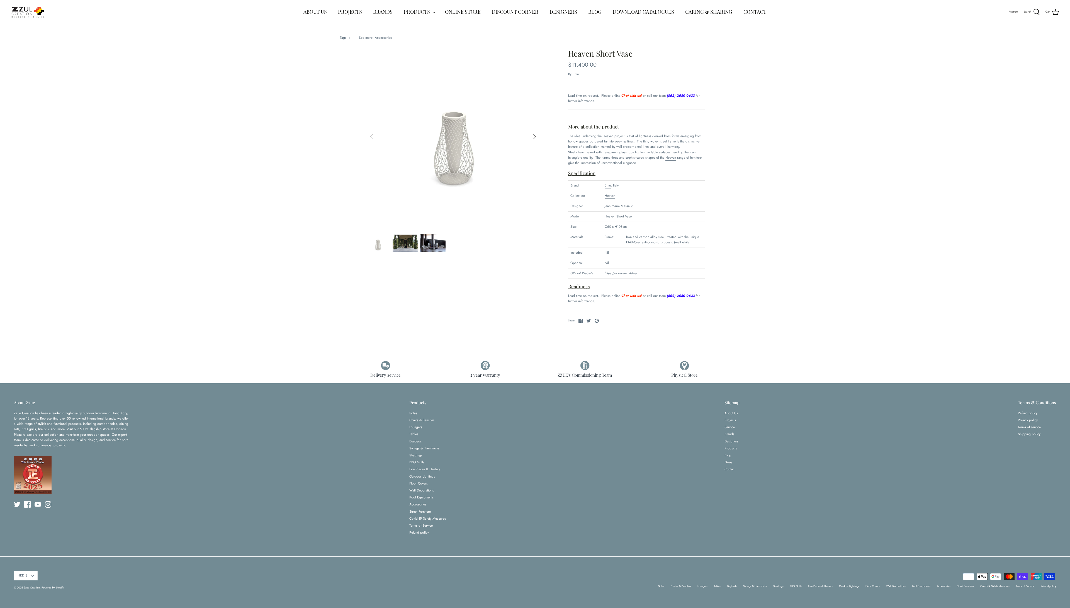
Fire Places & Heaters (424, 469)
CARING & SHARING (708, 11)
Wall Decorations (421, 490)
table (654, 152)
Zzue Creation (32, 588)
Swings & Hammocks (424, 448)
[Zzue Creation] (28, 12)
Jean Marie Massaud (619, 206)
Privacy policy (1028, 420)
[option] (453, 136)
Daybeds (415, 441)
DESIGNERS (563, 11)
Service (729, 427)
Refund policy (419, 532)
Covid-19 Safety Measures (427, 518)
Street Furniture (420, 511)
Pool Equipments (421, 497)
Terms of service (1029, 427)
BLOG (595, 11)
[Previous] (371, 136)
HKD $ (22, 575)
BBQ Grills (416, 462)
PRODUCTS (417, 11)
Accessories (383, 37)
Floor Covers (418, 483)
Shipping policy (1029, 434)
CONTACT (754, 11)
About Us (731, 413)
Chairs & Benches (421, 420)
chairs (580, 152)
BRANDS (383, 11)
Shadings (415, 455)
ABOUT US (315, 11)
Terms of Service (421, 525)
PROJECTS (350, 11)
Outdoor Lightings (422, 476)
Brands (729, 434)
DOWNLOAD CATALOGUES (643, 11)
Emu (576, 74)
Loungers (415, 427)
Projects (730, 420)
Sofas (413, 413)
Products (730, 448)
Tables (413, 434)
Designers (731, 441)
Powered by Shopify (53, 588)
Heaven (608, 136)
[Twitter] (17, 504)
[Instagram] (48, 504)
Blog (727, 455)
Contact (729, 469)
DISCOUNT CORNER (515, 11)
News (728, 462)
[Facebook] (27, 504)
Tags (345, 37)
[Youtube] (38, 504)
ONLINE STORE (463, 11)
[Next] (535, 136)
